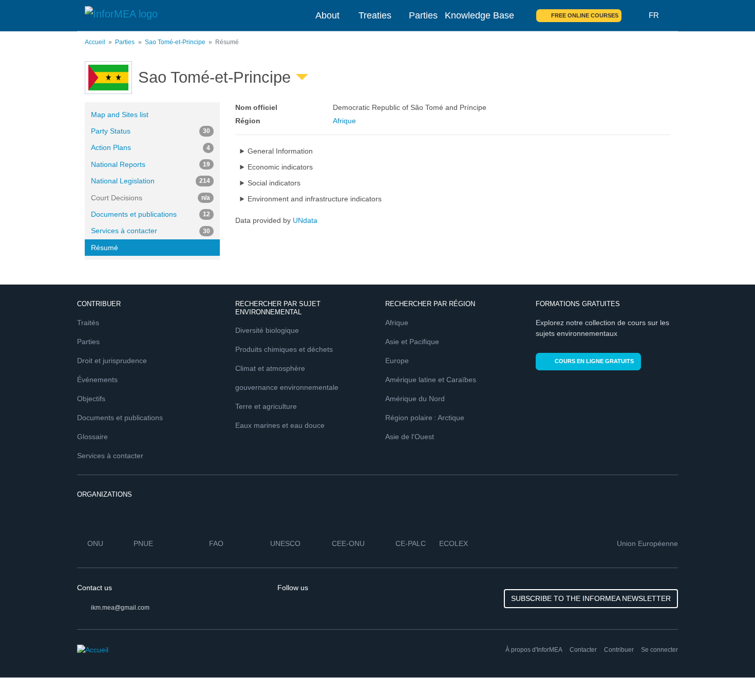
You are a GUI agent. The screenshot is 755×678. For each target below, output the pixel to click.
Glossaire (92, 436)
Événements (97, 379)
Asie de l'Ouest (409, 436)
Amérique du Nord (415, 398)
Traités (88, 322)
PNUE (143, 543)
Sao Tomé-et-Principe (175, 42)
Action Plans (150, 147)
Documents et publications (150, 214)
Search (635, 15)
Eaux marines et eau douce (280, 425)
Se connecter (659, 649)
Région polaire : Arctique (424, 417)
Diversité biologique (267, 330)
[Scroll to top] (725, 648)
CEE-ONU (348, 543)
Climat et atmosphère (270, 368)
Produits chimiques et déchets (284, 349)
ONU (95, 543)
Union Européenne (647, 543)
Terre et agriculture (266, 406)
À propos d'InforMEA (533, 649)
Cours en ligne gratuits (594, 361)
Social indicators (274, 183)
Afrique (344, 121)
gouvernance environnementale (286, 387)
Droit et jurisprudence (112, 360)
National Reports (150, 164)
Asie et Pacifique (412, 341)
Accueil (95, 42)
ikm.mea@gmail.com (120, 607)
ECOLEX (453, 543)
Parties (423, 15)
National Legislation (150, 181)
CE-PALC (410, 543)
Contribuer (619, 649)
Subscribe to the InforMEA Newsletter (591, 598)
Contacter (583, 649)
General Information (280, 151)
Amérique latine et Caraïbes (430, 379)
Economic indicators (280, 167)
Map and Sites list (119, 114)
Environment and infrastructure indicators (315, 199)
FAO (216, 543)
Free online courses (584, 15)
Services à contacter (150, 231)
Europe (397, 360)
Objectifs (91, 398)
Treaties (374, 15)
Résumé (104, 247)
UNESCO (285, 543)
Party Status (150, 131)
